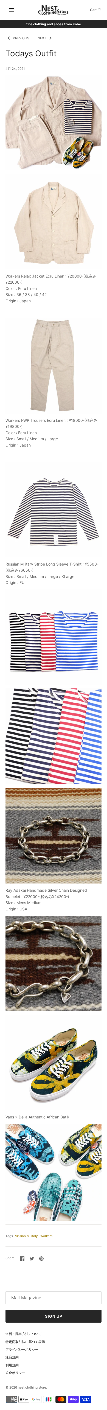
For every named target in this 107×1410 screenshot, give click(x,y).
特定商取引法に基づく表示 (25, 1342)
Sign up (53, 1316)
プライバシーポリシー (21, 1349)
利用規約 (12, 1365)
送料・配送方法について (23, 1334)
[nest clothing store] (53, 10)
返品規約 (12, 1357)
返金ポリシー (15, 1373)
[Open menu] (11, 10)
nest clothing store (32, 1387)
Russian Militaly (26, 1236)
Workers (46, 1236)
